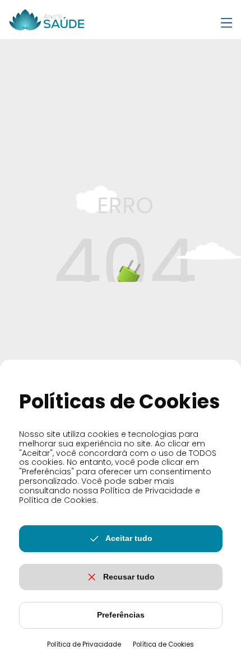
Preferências (121, 614)
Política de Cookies (163, 644)
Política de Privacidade (84, 644)
